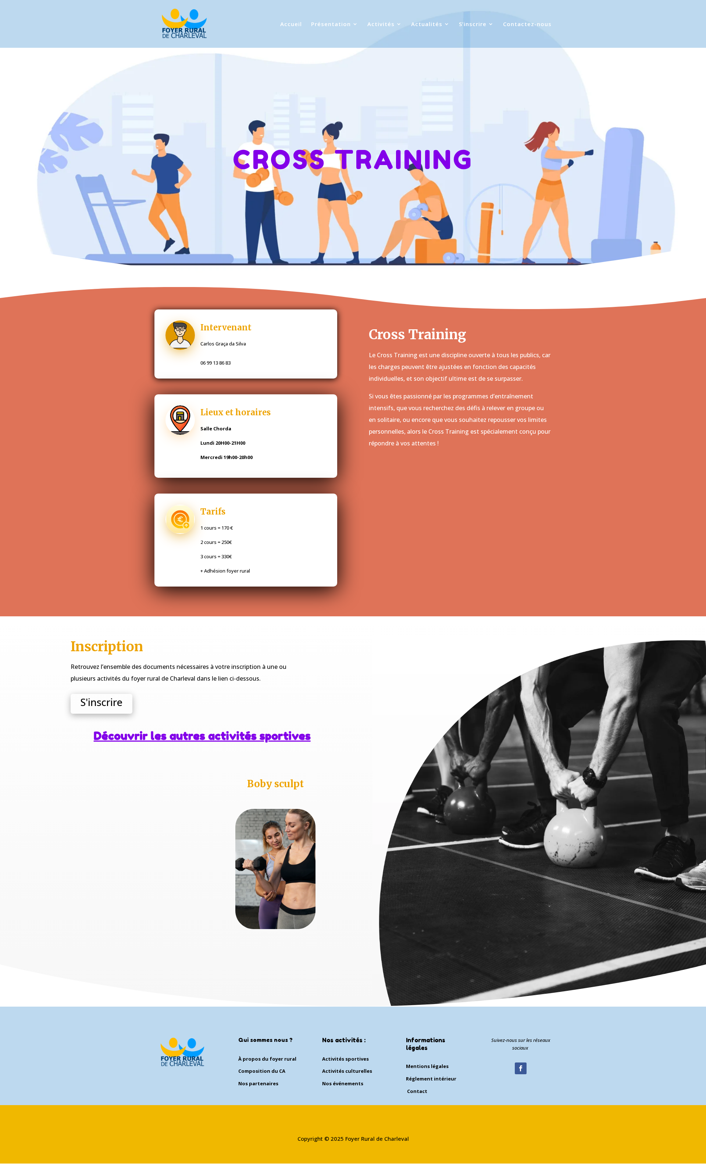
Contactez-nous (527, 24)
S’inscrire (472, 24)
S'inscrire (101, 702)
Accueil (291, 24)
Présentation (331, 24)
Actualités (426, 24)
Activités (381, 24)
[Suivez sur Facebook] (521, 1068)
